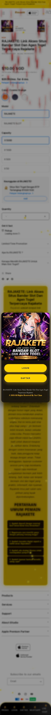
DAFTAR (25, 378)
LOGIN (25, 368)
